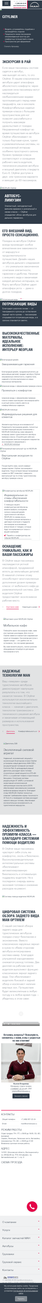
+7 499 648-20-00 (9, 1280)
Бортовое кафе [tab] (12, 607)
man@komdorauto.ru (19, 5)
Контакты (7, 1270)
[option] (21, 32)
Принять (21, 1299)
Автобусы (7, 1246)
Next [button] (39, 607)
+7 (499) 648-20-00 (20, 3)
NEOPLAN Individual (12, 444)
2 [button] (21, 298)
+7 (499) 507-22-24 (28, 1119)
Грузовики (8, 1254)
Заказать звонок (21, 1096)
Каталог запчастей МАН (16, 1238)
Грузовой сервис (11, 1262)
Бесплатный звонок (20, 7)
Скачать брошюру (11, 46)
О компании (9, 1222)
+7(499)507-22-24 (17, 1089)
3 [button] (22, 298)
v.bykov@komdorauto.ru (21, 1091)
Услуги (6, 1230)
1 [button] (19, 298)
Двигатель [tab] (10, 731)
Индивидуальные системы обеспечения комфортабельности (16, 498)
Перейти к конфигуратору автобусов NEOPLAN (17, 536)
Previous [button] (2, 607)
